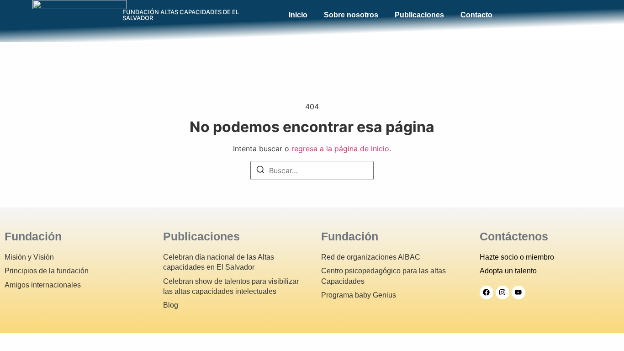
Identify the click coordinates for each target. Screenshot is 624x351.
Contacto (476, 15)
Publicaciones (419, 15)
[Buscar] (260, 171)
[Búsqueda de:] (312, 170)
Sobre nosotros (351, 15)
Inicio (298, 15)
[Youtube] (518, 292)
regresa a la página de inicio (340, 148)
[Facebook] (486, 292)
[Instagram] (502, 292)
